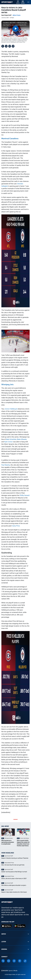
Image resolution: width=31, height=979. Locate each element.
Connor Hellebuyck (11, 409)
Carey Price (16, 526)
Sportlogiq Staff (6, 15)
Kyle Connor (8, 442)
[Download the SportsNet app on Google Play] (19, 926)
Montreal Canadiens (9, 138)
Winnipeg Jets (7, 384)
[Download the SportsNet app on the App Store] (6, 926)
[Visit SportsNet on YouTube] (8, 961)
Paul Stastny (5, 465)
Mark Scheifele (11, 439)
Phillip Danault (25, 495)
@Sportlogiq (16, 15)
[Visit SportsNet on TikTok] (25, 961)
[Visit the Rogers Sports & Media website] (9, 970)
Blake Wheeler (22, 439)
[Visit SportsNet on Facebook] (14, 961)
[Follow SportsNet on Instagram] (19, 961)
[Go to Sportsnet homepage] (7, 2)
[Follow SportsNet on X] (3, 961)
